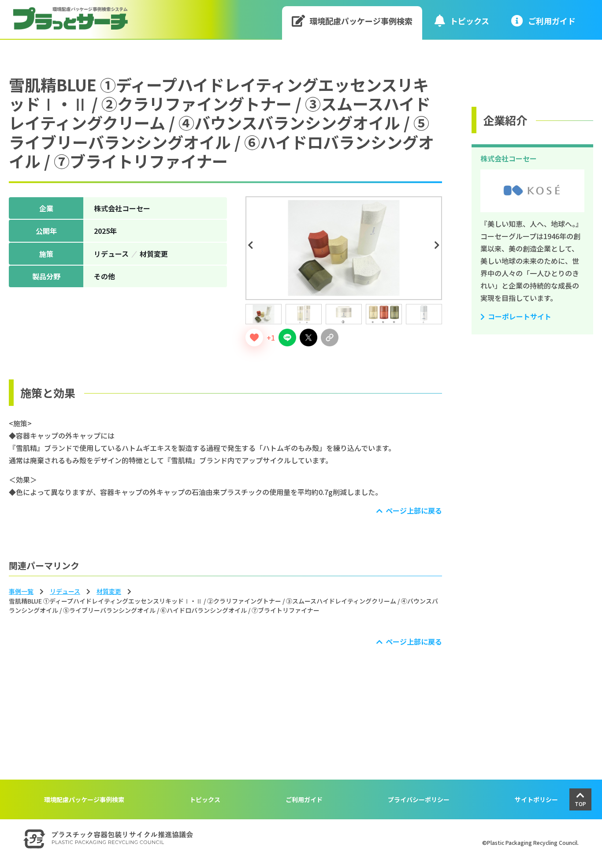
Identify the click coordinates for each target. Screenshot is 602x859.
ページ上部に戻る (414, 510)
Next (438, 245)
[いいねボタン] (254, 337)
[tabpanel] (343, 248)
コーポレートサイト (519, 316)
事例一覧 (21, 591)
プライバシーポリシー (419, 799)
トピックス (469, 20)
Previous (251, 245)
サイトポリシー (536, 799)
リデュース (65, 591)
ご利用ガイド (304, 799)
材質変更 (109, 591)
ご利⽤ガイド (552, 20)
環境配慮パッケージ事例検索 (360, 20)
